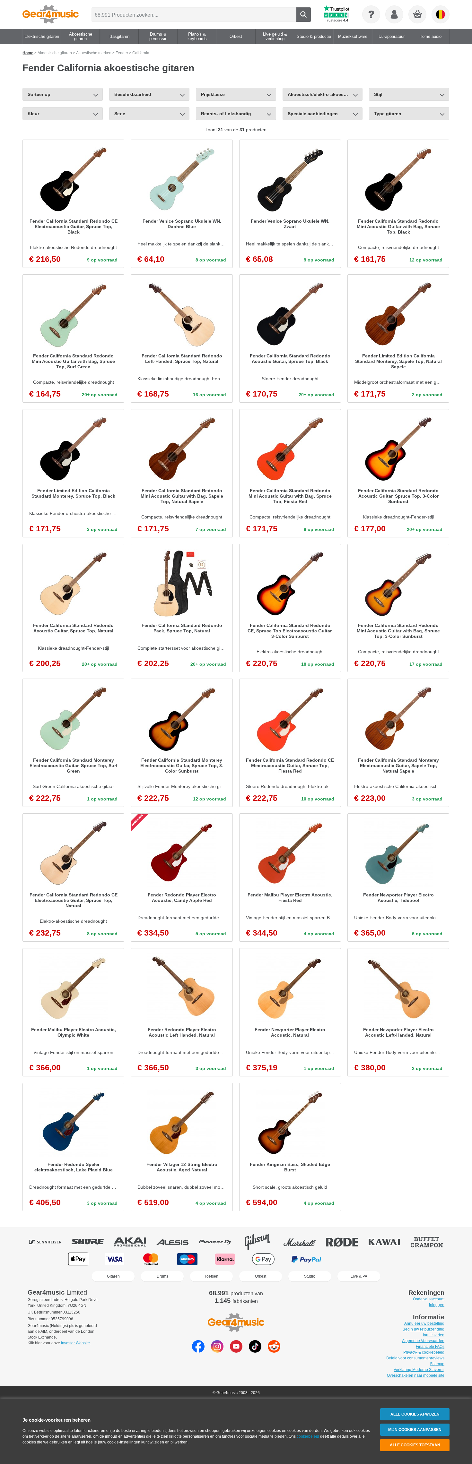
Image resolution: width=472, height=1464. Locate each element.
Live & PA (359, 1276)
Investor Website (75, 1343)
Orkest (260, 1276)
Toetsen (211, 1276)
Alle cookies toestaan (415, 1445)
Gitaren (113, 1276)
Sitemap (437, 1364)
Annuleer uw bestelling (424, 1323)
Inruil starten (433, 1335)
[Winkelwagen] (418, 15)
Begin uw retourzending (423, 1329)
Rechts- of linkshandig (226, 113)
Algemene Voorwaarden (423, 1341)
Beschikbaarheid (132, 94)
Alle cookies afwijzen (415, 1414)
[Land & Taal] (440, 14)
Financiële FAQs (430, 1346)
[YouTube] (236, 1351)
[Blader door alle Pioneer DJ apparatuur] (219, 1242)
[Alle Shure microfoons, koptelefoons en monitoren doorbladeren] (92, 1242)
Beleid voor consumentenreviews (415, 1358)
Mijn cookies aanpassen (414, 1429)
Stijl (378, 94)
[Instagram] (217, 1351)
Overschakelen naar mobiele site (415, 1375)
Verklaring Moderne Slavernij (419, 1369)
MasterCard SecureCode (351, 1259)
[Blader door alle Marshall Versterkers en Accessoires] (304, 1242)
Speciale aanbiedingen (313, 113)
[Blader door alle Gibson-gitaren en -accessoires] (261, 1242)
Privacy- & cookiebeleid (423, 1352)
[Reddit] (274, 1351)
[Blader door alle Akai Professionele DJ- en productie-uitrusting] (134, 1242)
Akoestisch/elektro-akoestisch (321, 94)
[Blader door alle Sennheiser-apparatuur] (50, 1242)
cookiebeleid (308, 1436)
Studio (309, 1276)
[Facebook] (198, 1351)
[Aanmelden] (394, 14)
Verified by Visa (393, 1259)
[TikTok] (255, 1351)
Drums (162, 1276)
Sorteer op (39, 94)
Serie (119, 113)
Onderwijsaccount (428, 1299)
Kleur (33, 113)
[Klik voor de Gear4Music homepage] (50, 14)
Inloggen (436, 1305)
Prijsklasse (213, 94)
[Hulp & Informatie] (371, 14)
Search (303, 14)
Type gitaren (387, 113)
